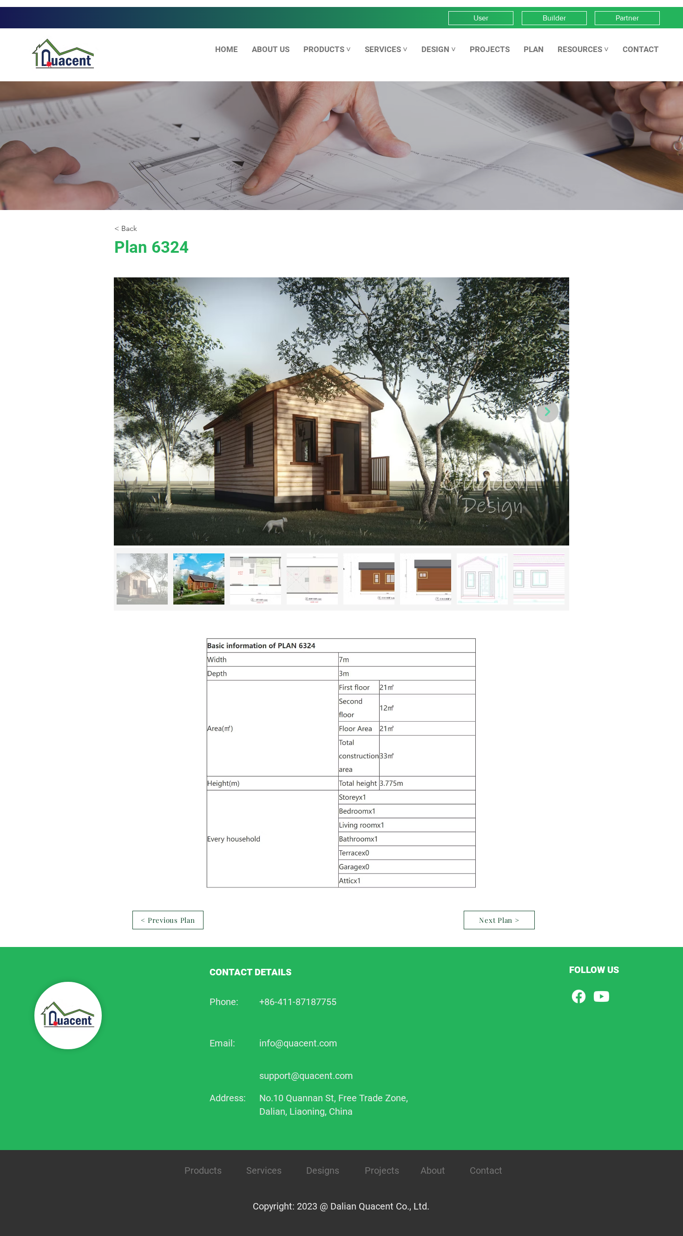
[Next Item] (547, 411)
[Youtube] (601, 996)
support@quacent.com (306, 1075)
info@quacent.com (298, 1043)
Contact (486, 1170)
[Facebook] (579, 996)
